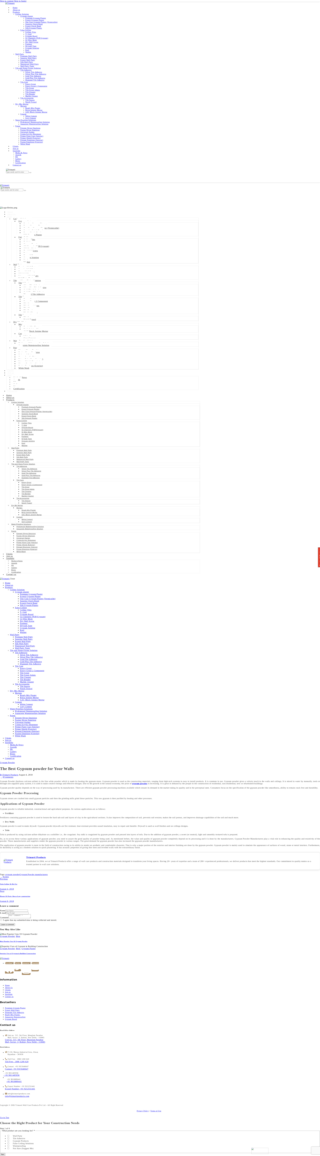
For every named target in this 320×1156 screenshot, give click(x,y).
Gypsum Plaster (29, 949)
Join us (10, 373)
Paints (13, 531)
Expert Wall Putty (23, 455)
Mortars (19, 508)
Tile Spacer (26, 501)
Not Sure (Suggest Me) (23, 1148)
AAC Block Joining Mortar (36, 331)
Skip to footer (20, 1)
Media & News (17, 561)
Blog (18, 936)
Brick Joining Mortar (29, 512)
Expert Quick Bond (29, 416)
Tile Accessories (22, 498)
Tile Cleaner (26, 491)
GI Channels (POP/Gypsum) (32, 430)
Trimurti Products (36, 857)
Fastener (25, 436)
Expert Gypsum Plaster (31, 409)
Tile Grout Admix (28, 489)
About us (11, 214)
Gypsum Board (27, 427)
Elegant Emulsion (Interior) (27, 547)
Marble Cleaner (28, 496)
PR (12, 565)
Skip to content (7, 1)
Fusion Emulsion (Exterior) (26, 549)
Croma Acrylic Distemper (26, 540)
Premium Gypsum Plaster (31, 407)
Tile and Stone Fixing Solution (23, 464)
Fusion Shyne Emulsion (25, 536)
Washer (27, 262)
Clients (10, 371)
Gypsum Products (21, 1141)
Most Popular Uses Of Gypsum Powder (14, 941)
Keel (23, 443)
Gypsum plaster (22, 405)
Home (10, 212)
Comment (4, 918)
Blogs (13, 570)
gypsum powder (12, 874)
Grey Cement (27, 522)
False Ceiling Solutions (23, 1143)
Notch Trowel (27, 503)
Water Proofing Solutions (21, 524)
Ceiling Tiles (27, 423)
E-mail (3, 913)
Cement (19, 517)
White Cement (27, 519)
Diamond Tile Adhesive (34, 294)
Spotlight (10, 558)
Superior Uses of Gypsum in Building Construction (18, 953)
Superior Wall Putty (24, 453)
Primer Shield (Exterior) (25, 545)
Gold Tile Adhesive (29, 473)
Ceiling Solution (17, 402)
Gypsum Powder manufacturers (34, 874)
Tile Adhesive (21, 466)
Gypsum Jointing (31, 257)
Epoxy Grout (26, 482)
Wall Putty (15, 448)
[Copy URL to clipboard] (18, 877)
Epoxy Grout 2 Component (36, 301)
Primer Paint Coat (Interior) (27, 543)
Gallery (14, 568)
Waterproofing (19, 1146)
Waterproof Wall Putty (25, 459)
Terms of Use (155, 1111)
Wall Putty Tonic (22, 462)
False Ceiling (21, 421)
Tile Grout (25, 487)
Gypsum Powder (7, 763)
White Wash (23, 368)
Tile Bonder (26, 494)
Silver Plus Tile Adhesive (31, 471)
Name (2, 911)
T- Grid (24, 425)
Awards (14, 563)
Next (2, 1154)
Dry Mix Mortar (17, 505)
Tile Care (20, 480)
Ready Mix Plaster (29, 510)
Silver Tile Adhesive (29, 469)
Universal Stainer (23, 538)
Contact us (12, 391)
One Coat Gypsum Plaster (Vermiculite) (37, 411)
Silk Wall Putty (22, 457)
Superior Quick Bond (30, 414)
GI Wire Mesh (27, 432)
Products (10, 400)
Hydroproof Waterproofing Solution (30, 527)
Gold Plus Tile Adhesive (31, 475)
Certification (19, 389)
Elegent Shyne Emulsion (26, 534)
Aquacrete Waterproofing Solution (33, 345)
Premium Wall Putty (24, 450)
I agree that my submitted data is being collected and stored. (30, 920)
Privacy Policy (143, 1111)
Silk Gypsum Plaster (29, 418)
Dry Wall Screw (28, 434)
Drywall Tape (27, 439)
